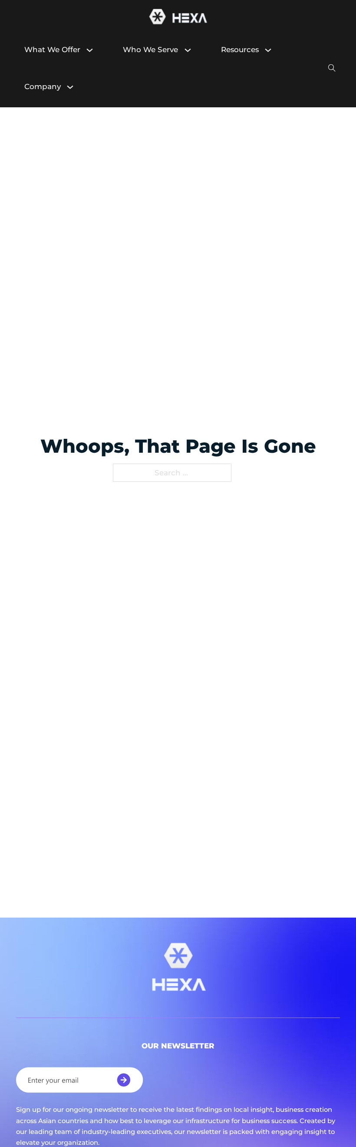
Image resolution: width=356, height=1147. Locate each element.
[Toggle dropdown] (94, 50)
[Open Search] (332, 68)
